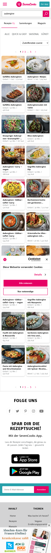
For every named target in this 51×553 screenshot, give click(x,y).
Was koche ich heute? (38, 516)
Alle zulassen (25, 283)
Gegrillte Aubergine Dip (36, 168)
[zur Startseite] (26, 4)
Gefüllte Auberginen (12, 77)
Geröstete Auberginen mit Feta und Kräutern (37, 334)
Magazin (13, 526)
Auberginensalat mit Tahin (37, 106)
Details (38, 274)
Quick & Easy (19, 34)
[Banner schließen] (47, 259)
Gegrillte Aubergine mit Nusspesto (36, 301)
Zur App (44, 4)
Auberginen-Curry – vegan (12, 168)
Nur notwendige (25, 291)
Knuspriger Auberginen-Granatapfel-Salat (12, 137)
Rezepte (13, 521)
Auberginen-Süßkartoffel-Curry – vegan (13, 301)
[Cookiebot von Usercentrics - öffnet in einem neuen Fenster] (30, 259)
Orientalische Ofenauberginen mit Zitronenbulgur (37, 234)
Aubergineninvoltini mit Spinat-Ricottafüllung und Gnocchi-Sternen (37, 367)
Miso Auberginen (35, 136)
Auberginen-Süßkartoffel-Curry (13, 201)
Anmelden (41, 489)
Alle (7, 34)
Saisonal (34, 34)
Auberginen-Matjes (36, 77)
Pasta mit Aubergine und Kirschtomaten (12, 367)
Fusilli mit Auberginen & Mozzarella (13, 334)
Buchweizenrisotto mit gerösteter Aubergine (36, 201)
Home (13, 516)
